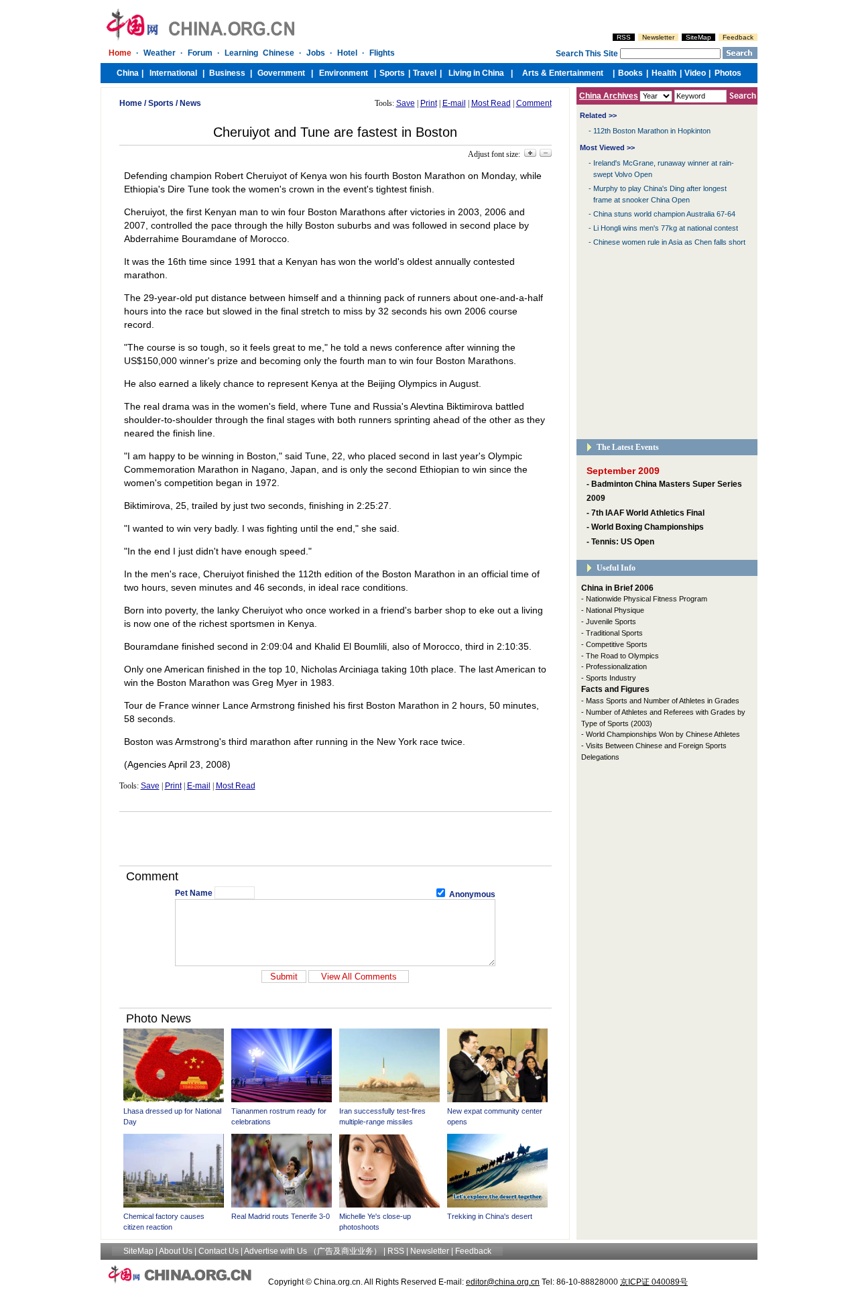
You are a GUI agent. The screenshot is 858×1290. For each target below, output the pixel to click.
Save (405, 103)
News (190, 103)
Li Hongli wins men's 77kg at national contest (665, 228)
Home (130, 103)
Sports (161, 103)
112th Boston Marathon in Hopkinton (652, 131)
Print (428, 103)
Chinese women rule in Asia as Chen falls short (669, 242)
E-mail (454, 103)
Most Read (491, 103)
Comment (534, 103)
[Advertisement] (335, 839)
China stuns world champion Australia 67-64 (664, 214)
